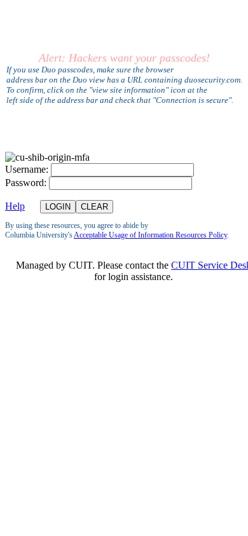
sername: (26, 169)
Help (15, 206)
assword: (25, 182)
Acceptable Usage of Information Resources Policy (150, 235)
